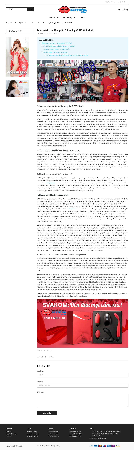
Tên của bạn (40, 371)
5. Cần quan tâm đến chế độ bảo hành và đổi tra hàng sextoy (67, 55)
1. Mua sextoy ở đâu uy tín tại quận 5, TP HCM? (56, 43)
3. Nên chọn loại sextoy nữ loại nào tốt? (57, 49)
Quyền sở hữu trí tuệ (53, 436)
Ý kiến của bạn (41, 392)
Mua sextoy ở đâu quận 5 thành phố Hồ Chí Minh (65, 30)
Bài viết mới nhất (14, 31)
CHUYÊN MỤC (49, 446)
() (124, 10)
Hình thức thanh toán (33, 434)
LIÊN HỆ (92, 428)
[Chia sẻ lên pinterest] (51, 350)
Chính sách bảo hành (75, 436)
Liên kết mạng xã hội (32, 436)
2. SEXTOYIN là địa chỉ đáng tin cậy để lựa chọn (59, 46)
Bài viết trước (42, 357)
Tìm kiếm (8, 436)
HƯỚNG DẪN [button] (51, 428)
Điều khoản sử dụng (53, 431)
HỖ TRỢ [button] (29, 428)
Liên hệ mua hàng (32, 431)
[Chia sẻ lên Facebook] (44, 350)
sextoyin (20, 446)
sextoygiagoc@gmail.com (99, 438)
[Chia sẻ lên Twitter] (48, 350)
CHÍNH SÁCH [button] (72, 428)
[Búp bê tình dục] (20, 88)
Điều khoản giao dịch (54, 434)
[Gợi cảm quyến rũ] (20, 57)
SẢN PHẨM (40, 446)
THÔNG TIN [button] (9, 428)
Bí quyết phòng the (11, 434)
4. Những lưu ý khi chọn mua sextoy (55, 52)
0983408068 (113, 2)
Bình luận (47, 413)
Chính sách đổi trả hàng (75, 434)
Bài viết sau (51, 357)
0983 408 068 (96, 436)
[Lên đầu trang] (130, 445)
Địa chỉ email (40, 381)
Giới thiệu (8, 431)
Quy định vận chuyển (75, 431)
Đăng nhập (122, 2)
